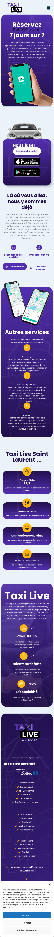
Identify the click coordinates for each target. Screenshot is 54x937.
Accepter (27, 915)
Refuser (27, 922)
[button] (49, 884)
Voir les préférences (27, 930)
